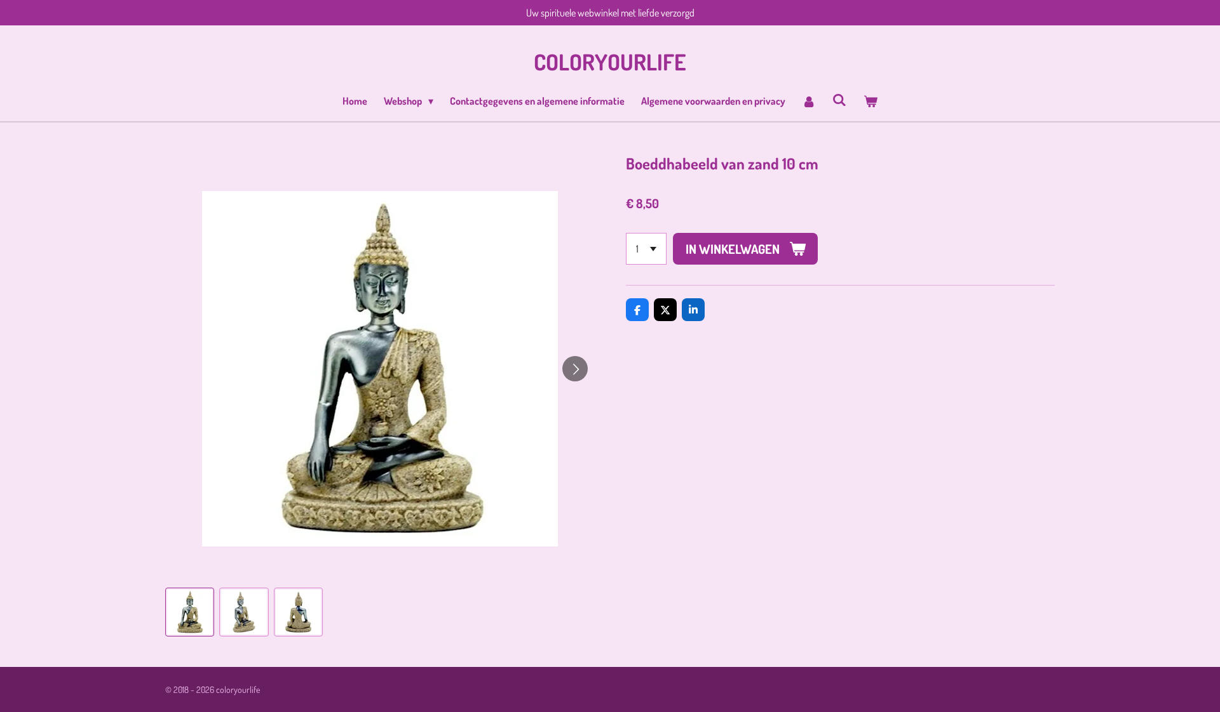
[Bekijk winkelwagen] (870, 101)
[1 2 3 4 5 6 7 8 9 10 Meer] (646, 249)
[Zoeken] (839, 99)
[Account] (809, 101)
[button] (189, 612)
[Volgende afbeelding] (575, 368)
